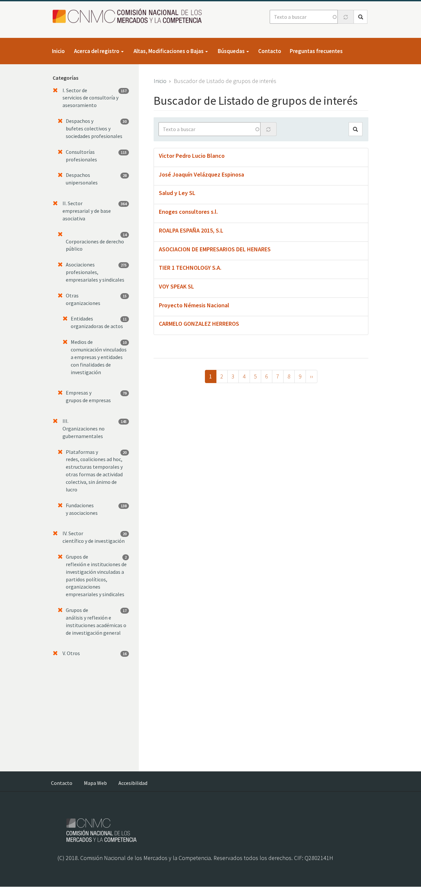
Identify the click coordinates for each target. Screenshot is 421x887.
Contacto (269, 51)
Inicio (58, 51)
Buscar (360, 17)
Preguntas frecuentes (316, 51)
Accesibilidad (132, 783)
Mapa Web (95, 783)
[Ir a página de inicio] (129, 16)
